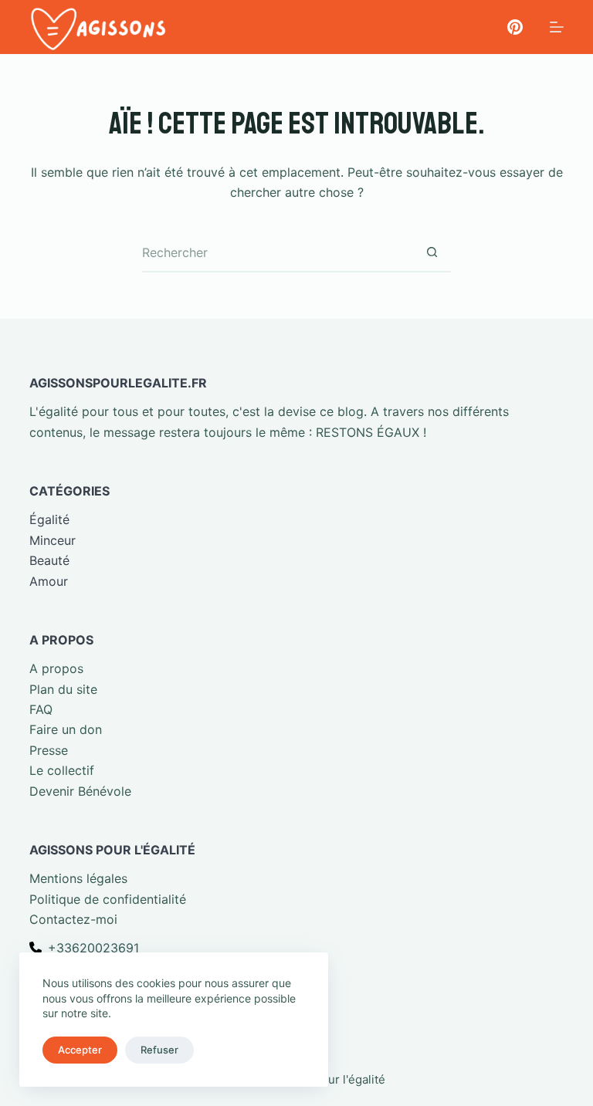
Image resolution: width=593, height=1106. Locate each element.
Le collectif (61, 770)
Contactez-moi (73, 919)
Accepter (80, 1049)
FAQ (41, 709)
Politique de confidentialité (107, 899)
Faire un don (65, 729)
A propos (56, 668)
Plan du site (63, 689)
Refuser (159, 1049)
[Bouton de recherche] (431, 253)
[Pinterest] (515, 27)
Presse (48, 750)
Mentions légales (78, 878)
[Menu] (557, 27)
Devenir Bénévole (80, 791)
